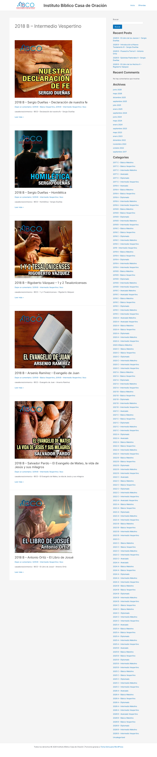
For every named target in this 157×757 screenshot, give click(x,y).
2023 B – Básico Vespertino (124, 527)
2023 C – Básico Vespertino (124, 547)
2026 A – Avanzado (120, 691)
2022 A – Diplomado (121, 434)
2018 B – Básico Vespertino (124, 213)
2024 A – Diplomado (121, 574)
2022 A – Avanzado (120, 438)
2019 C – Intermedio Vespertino (126, 314)
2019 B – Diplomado (121, 279)
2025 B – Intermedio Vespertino (126, 667)
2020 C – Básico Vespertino (124, 353)
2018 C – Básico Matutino (123, 228)
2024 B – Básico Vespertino (124, 590)
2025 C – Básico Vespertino (124, 675)
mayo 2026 (117, 93)
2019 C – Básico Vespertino (124, 302)
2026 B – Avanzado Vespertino (125, 714)
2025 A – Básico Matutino (123, 629)
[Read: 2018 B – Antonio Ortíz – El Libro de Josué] (43, 524)
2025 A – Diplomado (121, 636)
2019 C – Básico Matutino (123, 298)
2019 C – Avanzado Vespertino (125, 294)
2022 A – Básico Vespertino (124, 446)
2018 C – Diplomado (121, 236)
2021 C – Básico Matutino (123, 415)
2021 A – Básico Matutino (123, 372)
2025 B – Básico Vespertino (124, 656)
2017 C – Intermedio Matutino (125, 170)
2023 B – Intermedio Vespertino (126, 535)
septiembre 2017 (120, 152)
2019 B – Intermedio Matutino (125, 283)
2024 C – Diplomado (121, 613)
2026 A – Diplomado (121, 702)
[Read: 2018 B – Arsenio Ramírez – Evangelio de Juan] (43, 339)
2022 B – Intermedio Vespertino (126, 473)
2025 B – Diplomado (121, 660)
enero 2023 (118, 136)
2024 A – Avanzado (120, 562)
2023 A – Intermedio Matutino (125, 516)
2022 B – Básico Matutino (123, 458)
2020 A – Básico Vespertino (124, 329)
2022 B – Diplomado (121, 465)
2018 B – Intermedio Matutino (125, 221)
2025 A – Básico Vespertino (124, 632)
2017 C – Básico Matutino (123, 162)
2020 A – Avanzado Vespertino (125, 322)
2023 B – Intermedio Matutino (125, 531)
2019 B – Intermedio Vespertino (126, 287)
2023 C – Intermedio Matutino (125, 551)
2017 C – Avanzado (120, 174)
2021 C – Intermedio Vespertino (126, 430)
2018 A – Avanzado (120, 186)
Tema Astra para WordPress (112, 747)
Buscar (116, 19)
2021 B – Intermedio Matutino (125, 403)
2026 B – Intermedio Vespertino (126, 733)
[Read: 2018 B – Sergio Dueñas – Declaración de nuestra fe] (43, 69)
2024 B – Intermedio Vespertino (126, 601)
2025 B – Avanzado (120, 648)
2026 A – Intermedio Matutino (125, 706)
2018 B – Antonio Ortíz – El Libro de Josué (44, 557)
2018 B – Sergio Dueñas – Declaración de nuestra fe (51, 102)
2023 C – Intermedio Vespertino (126, 555)
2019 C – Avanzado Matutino (124, 290)
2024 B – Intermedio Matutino (125, 597)
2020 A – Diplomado (121, 333)
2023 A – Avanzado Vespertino (125, 500)
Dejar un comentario (23, 107)
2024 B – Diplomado (121, 594)
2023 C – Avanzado (121, 559)
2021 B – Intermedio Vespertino (126, 407)
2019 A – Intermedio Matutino (125, 263)
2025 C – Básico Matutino (123, 671)
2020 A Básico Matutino (122, 345)
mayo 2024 (117, 121)
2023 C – (116, 539)
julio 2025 (117, 105)
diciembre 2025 (119, 97)
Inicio (132, 5)
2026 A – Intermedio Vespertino (126, 710)
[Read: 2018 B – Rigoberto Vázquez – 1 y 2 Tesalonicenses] (43, 249)
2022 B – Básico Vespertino (124, 461)
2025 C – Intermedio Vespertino (126, 687)
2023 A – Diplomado (121, 512)
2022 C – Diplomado (121, 489)
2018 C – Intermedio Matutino (125, 240)
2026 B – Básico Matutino (123, 718)
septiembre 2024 (120, 113)
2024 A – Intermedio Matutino (125, 578)
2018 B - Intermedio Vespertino (68, 107)
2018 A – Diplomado (121, 197)
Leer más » (19, 117)
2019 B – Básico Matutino (123, 271)
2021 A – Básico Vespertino (124, 376)
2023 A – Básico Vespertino (124, 508)
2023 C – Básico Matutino (123, 543)
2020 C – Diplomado (121, 357)
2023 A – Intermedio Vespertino (126, 520)
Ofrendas (142, 5)
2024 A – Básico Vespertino (124, 570)
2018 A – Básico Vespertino (124, 193)
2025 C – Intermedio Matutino (125, 683)
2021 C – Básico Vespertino (124, 419)
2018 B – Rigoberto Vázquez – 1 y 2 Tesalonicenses (51, 283)
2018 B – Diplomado (121, 217)
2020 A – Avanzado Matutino (124, 318)
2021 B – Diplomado (121, 399)
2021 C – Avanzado (120, 411)
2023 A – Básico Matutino (123, 504)
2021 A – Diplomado (121, 380)
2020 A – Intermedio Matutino (125, 337)
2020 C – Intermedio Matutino (125, 360)
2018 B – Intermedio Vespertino (126, 225)
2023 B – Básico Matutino (123, 524)
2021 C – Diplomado (121, 423)
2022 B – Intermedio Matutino (125, 469)
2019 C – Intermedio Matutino (125, 310)
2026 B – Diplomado (121, 726)
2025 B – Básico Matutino (123, 652)
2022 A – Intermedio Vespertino (126, 454)
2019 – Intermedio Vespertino (125, 248)
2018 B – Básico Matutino (123, 209)
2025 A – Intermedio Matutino (125, 640)
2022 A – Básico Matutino (123, 442)
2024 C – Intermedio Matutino (125, 617)
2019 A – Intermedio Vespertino (126, 267)
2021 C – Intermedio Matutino (125, 427)
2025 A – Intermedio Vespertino (126, 644)
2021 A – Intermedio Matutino (125, 384)
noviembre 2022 (119, 144)
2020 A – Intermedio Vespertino (126, 341)
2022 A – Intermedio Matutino (125, 450)
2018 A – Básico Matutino (123, 190)
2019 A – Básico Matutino (123, 252)
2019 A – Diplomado (121, 259)
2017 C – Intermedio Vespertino (126, 182)
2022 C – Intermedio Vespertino (126, 496)
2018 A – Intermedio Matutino (125, 201)
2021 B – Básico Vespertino (124, 395)
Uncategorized (119, 737)
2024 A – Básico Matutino (123, 566)
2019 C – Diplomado (121, 306)
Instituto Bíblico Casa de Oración (75, 5)
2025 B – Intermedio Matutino (125, 663)
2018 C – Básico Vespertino (124, 232)
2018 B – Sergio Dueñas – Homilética (40, 192)
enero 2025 (117, 109)
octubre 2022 (118, 148)
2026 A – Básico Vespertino (124, 698)
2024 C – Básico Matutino (123, 609)
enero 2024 (118, 125)
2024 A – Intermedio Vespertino (126, 582)
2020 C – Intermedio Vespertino (126, 364)
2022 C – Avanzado (120, 477)
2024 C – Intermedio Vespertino (126, 621)
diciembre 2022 (119, 140)
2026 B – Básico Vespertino (124, 722)
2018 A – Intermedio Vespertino (126, 205)
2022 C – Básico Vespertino (124, 485)
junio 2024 (117, 117)
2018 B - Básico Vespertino (44, 107)
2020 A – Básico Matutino (123, 325)
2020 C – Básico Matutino (123, 349)
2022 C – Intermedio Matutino (125, 492)
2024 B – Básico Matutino (123, 586)
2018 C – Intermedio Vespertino (126, 244)
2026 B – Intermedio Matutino (125, 729)
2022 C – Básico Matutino (123, 481)
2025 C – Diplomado (121, 679)
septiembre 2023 (120, 128)
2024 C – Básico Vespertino (124, 605)
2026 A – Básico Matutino (123, 694)
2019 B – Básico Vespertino (124, 275)
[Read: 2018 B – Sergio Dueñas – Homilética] (43, 159)
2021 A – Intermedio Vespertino (126, 388)
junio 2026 (117, 90)
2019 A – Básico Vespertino (124, 256)
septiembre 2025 (120, 101)
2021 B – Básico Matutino (123, 392)
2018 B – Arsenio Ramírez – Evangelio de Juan (47, 373)
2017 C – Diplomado (121, 178)
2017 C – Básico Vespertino (124, 166)
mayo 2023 (117, 132)
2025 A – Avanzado (120, 625)
